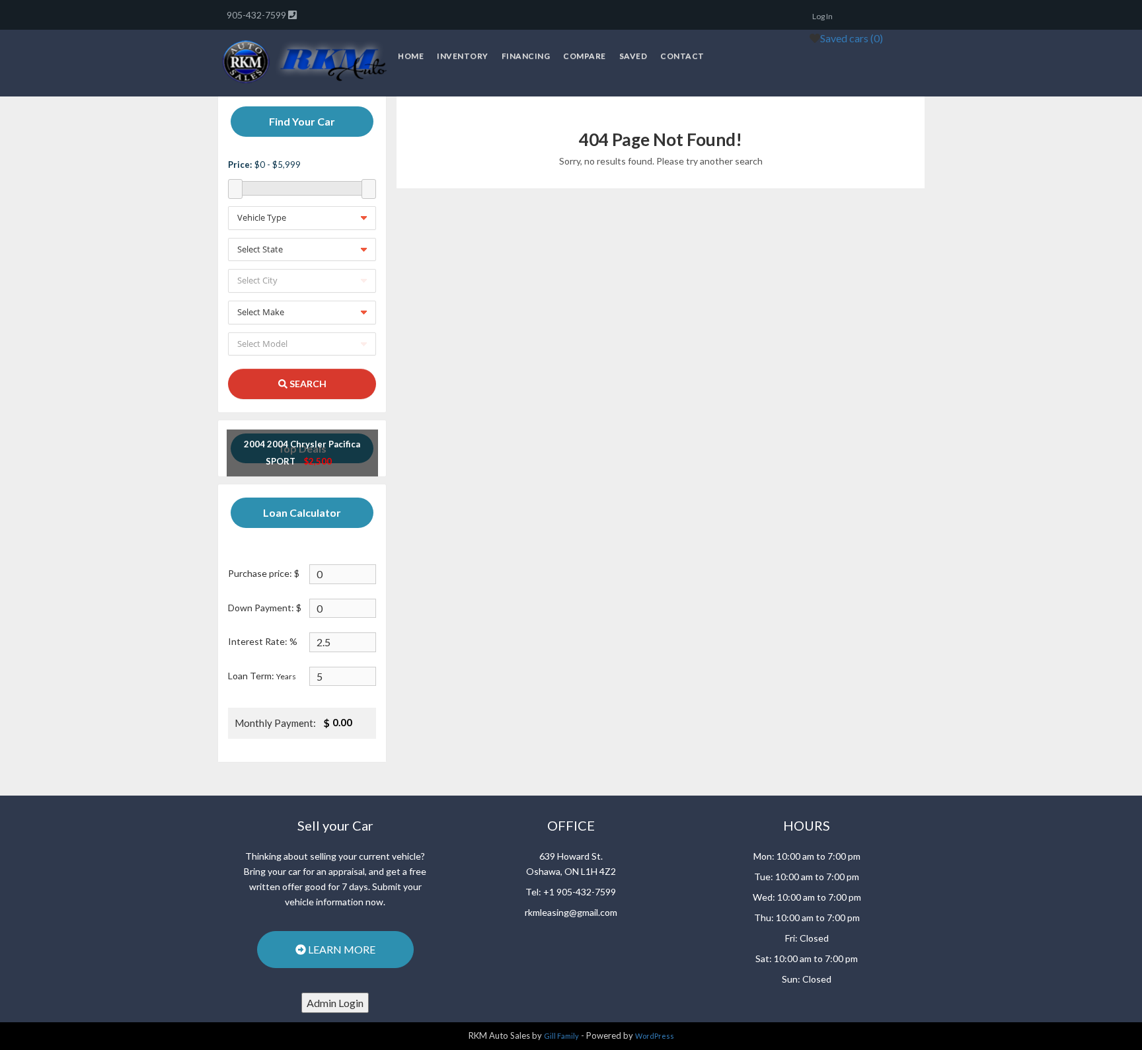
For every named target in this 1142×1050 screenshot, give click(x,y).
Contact (682, 56)
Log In (822, 16)
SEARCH (306, 383)
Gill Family (561, 1035)
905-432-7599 (257, 14)
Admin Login (335, 1002)
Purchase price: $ (263, 573)
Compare (584, 56)
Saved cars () (851, 38)
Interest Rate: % (262, 641)
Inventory (462, 56)
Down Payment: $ (264, 607)
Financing (526, 56)
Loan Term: (262, 675)
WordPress (654, 1035)
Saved (633, 56)
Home (411, 56)
